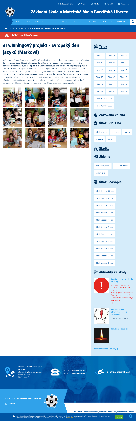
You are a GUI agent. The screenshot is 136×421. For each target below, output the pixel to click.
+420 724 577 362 (78, 373)
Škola (17, 22)
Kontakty (107, 22)
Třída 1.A (99, 55)
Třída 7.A (99, 84)
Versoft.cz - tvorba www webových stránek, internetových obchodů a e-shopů (104, 412)
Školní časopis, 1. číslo (104, 263)
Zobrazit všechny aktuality (105, 349)
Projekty (62, 22)
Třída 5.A (123, 70)
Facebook (125, 4)
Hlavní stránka (13, 28)
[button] (130, 416)
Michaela (115, 132)
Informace (93, 22)
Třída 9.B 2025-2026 (104, 106)
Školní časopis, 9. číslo (104, 205)
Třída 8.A (123, 84)
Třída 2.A (123, 55)
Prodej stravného (121, 166)
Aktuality (23, 28)
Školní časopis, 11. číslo (105, 191)
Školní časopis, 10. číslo (105, 198)
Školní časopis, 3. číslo (104, 249)
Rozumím (119, 417)
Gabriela (99, 139)
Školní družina (101, 132)
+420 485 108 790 (78, 371)
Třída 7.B (111, 84)
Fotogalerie (77, 22)
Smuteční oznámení (119, 329)
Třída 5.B (99, 77)
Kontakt (110, 4)
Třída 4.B (111, 70)
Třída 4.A (99, 70)
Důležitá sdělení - (25, 35)
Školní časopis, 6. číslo (104, 227)
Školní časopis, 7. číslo (104, 220)
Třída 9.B (123, 91)
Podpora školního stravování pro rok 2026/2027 (119, 311)
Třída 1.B (111, 55)
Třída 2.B (99, 63)
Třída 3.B (123, 63)
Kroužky (39, 22)
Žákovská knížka (66, 4)
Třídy (27, 22)
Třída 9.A (111, 91)
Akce (50, 22)
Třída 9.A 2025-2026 (104, 99)
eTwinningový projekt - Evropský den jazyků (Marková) (48, 28)
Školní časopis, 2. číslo (104, 256)
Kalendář (121, 22)
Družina (83, 4)
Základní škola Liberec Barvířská (28, 399)
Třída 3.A (111, 63)
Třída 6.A (111, 77)
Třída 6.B (123, 77)
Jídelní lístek (101, 173)
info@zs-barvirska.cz (118, 372)
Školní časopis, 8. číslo (104, 213)
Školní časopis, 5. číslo (104, 234)
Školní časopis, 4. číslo (104, 241)
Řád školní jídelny (103, 166)
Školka (96, 4)
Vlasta (127, 132)
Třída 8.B (99, 91)
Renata (110, 139)
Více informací (71, 417)
